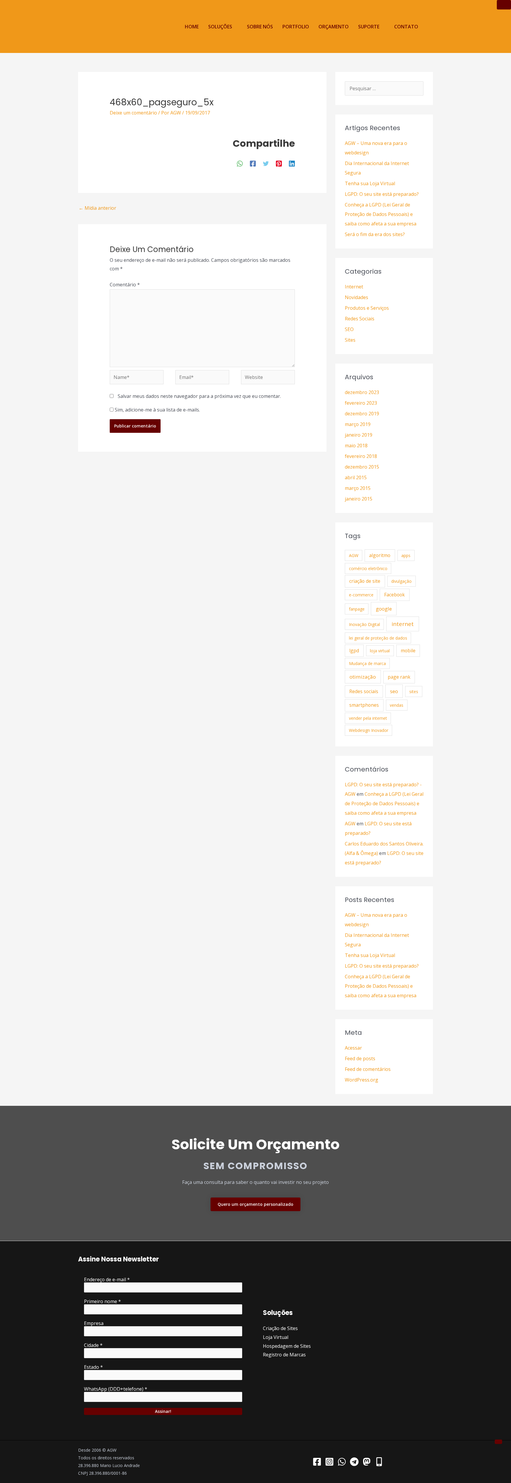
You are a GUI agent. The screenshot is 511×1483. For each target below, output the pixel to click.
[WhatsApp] (240, 163)
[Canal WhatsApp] (341, 1461)
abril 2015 (356, 477)
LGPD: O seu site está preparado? (382, 194)
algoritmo (379, 555)
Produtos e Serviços (367, 308)
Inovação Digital (364, 624)
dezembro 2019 (362, 413)
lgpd (354, 650)
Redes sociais (363, 691)
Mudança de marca (367, 663)
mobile (408, 650)
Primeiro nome (102, 1301)
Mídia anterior (97, 208)
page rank (399, 677)
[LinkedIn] (292, 163)
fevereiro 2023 (361, 403)
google (384, 608)
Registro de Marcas (284, 1354)
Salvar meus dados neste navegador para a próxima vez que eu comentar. (199, 396)
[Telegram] (354, 1461)
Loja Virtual (275, 1337)
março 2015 (358, 488)
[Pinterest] (279, 163)
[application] (234, 26)
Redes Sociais (359, 318)
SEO (349, 329)
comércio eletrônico (368, 568)
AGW (353, 555)
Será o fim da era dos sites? (375, 234)
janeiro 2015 (358, 499)
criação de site (364, 581)
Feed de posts (360, 1058)
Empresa (94, 1323)
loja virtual (380, 650)
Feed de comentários (368, 1069)
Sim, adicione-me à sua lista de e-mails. (157, 409)
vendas (396, 705)
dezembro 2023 (362, 392)
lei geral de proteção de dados (378, 638)
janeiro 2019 (358, 435)
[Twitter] (266, 163)
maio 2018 (356, 445)
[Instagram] (329, 1461)
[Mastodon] (366, 1461)
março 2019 (358, 424)
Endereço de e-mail (107, 1279)
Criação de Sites (280, 1328)
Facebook (394, 594)
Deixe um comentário (133, 112)
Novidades (356, 297)
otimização (363, 676)
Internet (354, 286)
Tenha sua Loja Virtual (370, 183)
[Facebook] (253, 163)
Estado (93, 1367)
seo (394, 691)
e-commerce (361, 595)
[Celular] (379, 1461)
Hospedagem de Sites (287, 1346)
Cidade (93, 1345)
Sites (350, 340)
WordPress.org (361, 1080)
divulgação (401, 581)
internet (403, 624)
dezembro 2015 (362, 467)
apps (405, 555)
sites (413, 691)
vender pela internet (368, 718)
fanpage (357, 609)
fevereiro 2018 (361, 456)
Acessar (353, 1048)
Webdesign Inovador (368, 730)
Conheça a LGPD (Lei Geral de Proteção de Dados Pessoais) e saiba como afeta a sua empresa (380, 214)
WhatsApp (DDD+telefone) (115, 1389)
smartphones (364, 705)
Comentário (125, 284)
